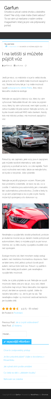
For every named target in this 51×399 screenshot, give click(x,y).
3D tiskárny (17, 326)
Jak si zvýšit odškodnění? (27, 322)
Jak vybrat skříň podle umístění (18, 366)
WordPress (34, 395)
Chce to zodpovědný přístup (17, 350)
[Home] (6, 46)
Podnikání (18, 313)
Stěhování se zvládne (13, 379)
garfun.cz (8, 65)
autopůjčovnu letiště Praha (20, 88)
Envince (45, 395)
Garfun (11, 7)
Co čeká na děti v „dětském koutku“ (20, 373)
